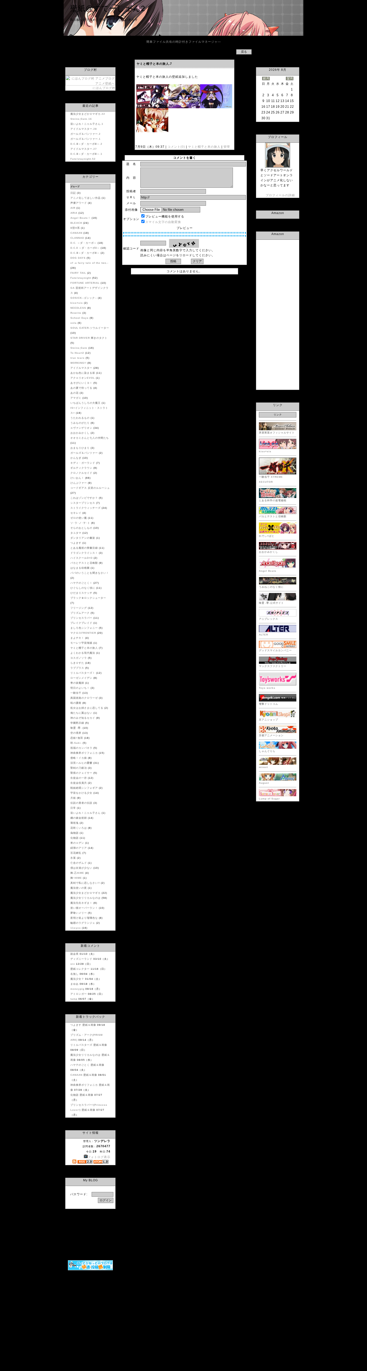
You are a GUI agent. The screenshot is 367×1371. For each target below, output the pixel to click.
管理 (226, 146)
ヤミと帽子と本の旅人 (204, 146)
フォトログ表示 (99, 1157)
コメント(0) (176, 146)
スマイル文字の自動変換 (163, 222)
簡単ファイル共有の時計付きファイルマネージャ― (183, 42)
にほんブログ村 (104, 88)
